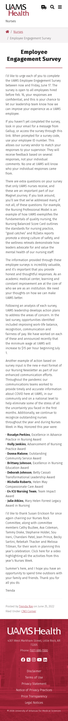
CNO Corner (28, 611)
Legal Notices (34, 703)
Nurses (11, 21)
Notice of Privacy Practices (34, 690)
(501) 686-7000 (39, 650)
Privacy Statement (34, 684)
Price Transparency (34, 696)
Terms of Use (34, 677)
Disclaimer (34, 671)
